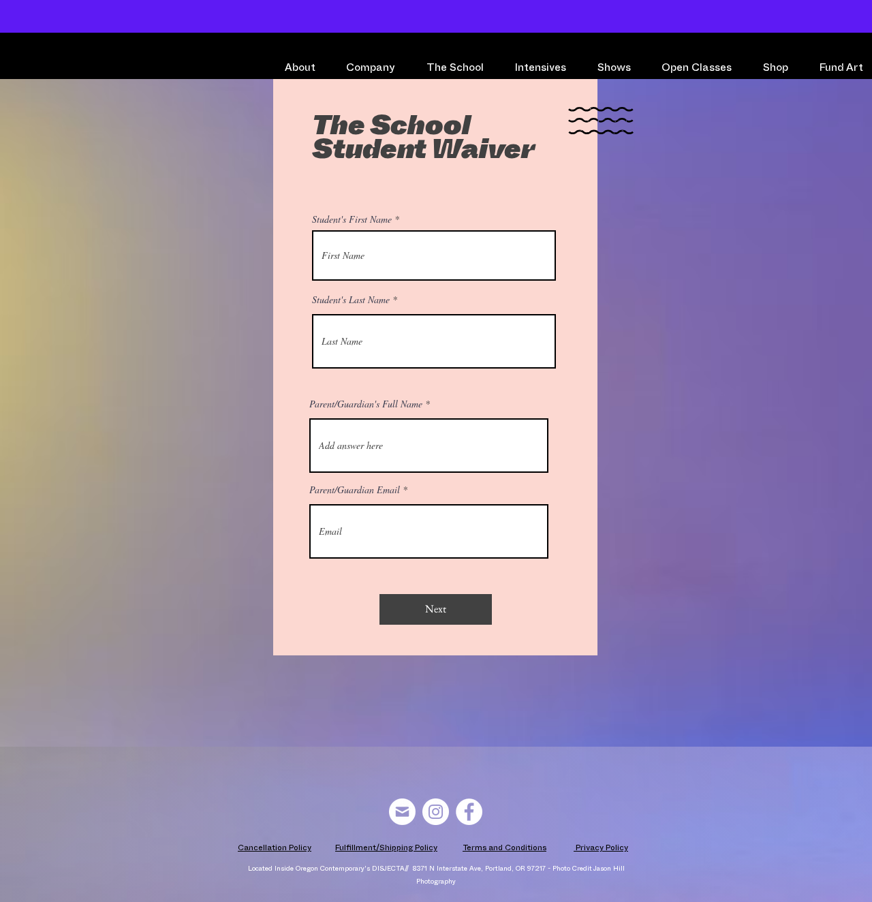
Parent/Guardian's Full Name (365, 404)
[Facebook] (469, 811)
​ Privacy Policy (601, 849)
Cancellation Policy (274, 849)
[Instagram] (435, 811)
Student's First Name (352, 219)
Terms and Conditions (504, 849)
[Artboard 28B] (402, 811)
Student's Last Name (351, 300)
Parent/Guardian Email (354, 490)
